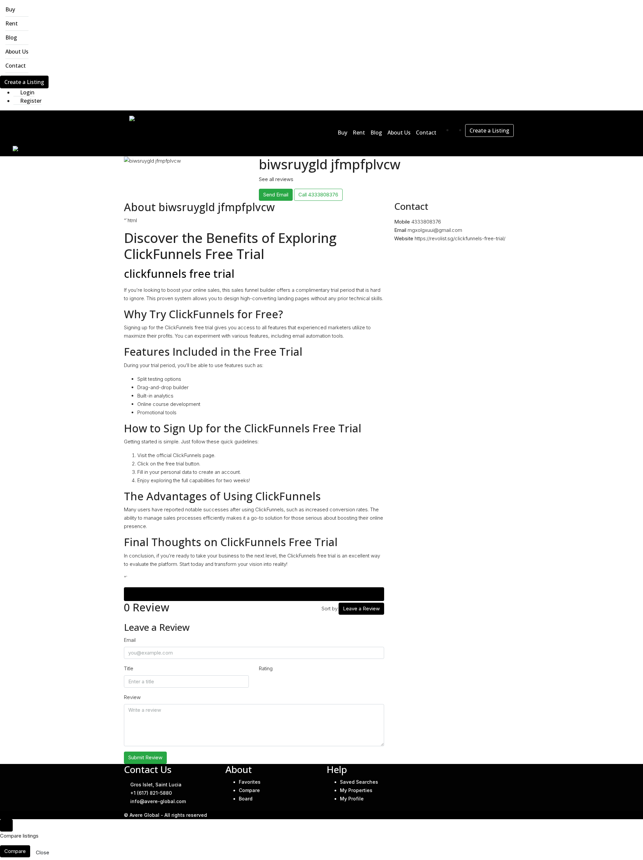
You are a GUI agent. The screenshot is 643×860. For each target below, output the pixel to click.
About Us (16, 51)
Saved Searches (359, 782)
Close (42, 852)
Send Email (275, 194)
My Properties (356, 790)
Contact (15, 65)
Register (30, 100)
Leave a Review (361, 608)
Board (246, 798)
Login (26, 92)
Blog (11, 37)
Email (130, 640)
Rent (11, 23)
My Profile (352, 798)
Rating (266, 668)
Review (132, 697)
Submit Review (145, 757)
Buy (10, 9)
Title (128, 668)
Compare (249, 790)
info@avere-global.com (158, 801)
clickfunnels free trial (179, 273)
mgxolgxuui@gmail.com (435, 230)
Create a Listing (24, 82)
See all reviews (276, 179)
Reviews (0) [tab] (254, 594)
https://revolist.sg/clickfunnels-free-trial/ (460, 238)
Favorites (250, 782)
